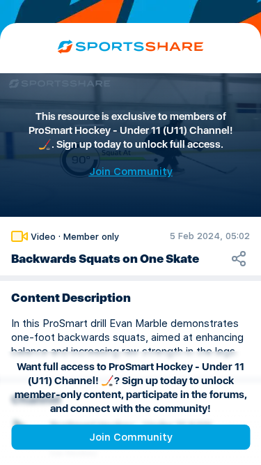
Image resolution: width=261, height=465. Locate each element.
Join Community (131, 437)
